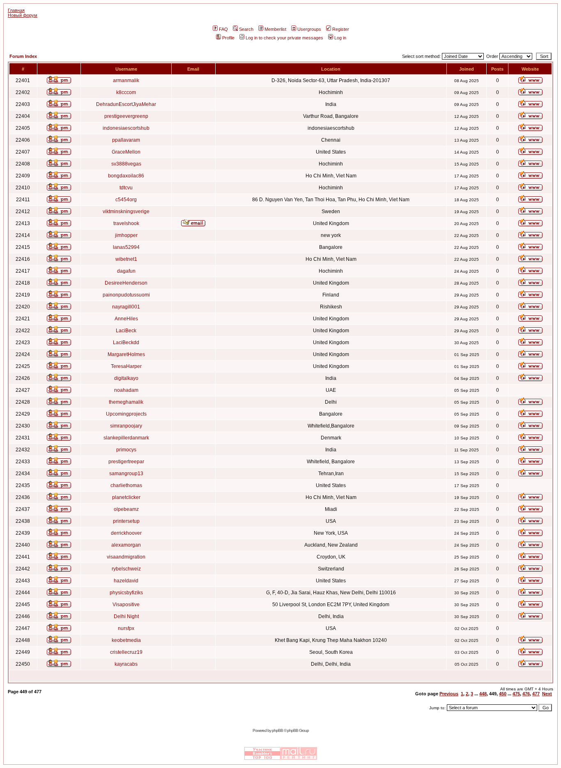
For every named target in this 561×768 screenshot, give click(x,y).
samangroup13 (126, 473)
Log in (340, 37)
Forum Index (23, 56)
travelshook (126, 223)
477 (536, 693)
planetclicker (126, 497)
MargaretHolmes (126, 354)
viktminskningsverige (126, 211)
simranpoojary (126, 426)
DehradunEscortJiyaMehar (126, 104)
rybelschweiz (126, 569)
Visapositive (126, 604)
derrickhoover (126, 533)
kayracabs (126, 664)
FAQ (223, 29)
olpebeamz (126, 509)
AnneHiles (126, 319)
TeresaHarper (126, 366)
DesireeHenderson (126, 283)
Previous (448, 693)
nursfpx (126, 628)
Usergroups (309, 29)
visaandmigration (126, 557)
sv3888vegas (126, 164)
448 (483, 693)
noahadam (126, 390)
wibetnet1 (126, 259)
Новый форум (22, 15)
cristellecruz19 (126, 652)
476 (526, 693)
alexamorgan (126, 545)
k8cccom (126, 92)
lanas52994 (126, 247)
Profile (228, 37)
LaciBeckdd (126, 342)
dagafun (126, 271)
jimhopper (126, 235)
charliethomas (126, 485)
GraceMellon (126, 152)
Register (340, 29)
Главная (16, 10)
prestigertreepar (126, 461)
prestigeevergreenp (126, 116)
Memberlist (275, 29)
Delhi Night (126, 616)
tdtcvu (126, 188)
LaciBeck (126, 330)
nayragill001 (126, 307)
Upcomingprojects (126, 414)
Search (246, 29)
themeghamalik (126, 402)
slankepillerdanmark (126, 438)
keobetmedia (126, 640)
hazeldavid (126, 581)
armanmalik (126, 80)
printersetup (126, 521)
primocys (126, 450)
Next (547, 693)
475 (516, 693)
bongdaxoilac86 (126, 176)
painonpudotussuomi (126, 295)
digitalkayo (126, 378)
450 (502, 693)
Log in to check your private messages (284, 37)
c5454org (126, 199)
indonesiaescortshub (126, 128)
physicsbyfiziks (126, 593)
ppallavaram (126, 140)
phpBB (277, 730)
